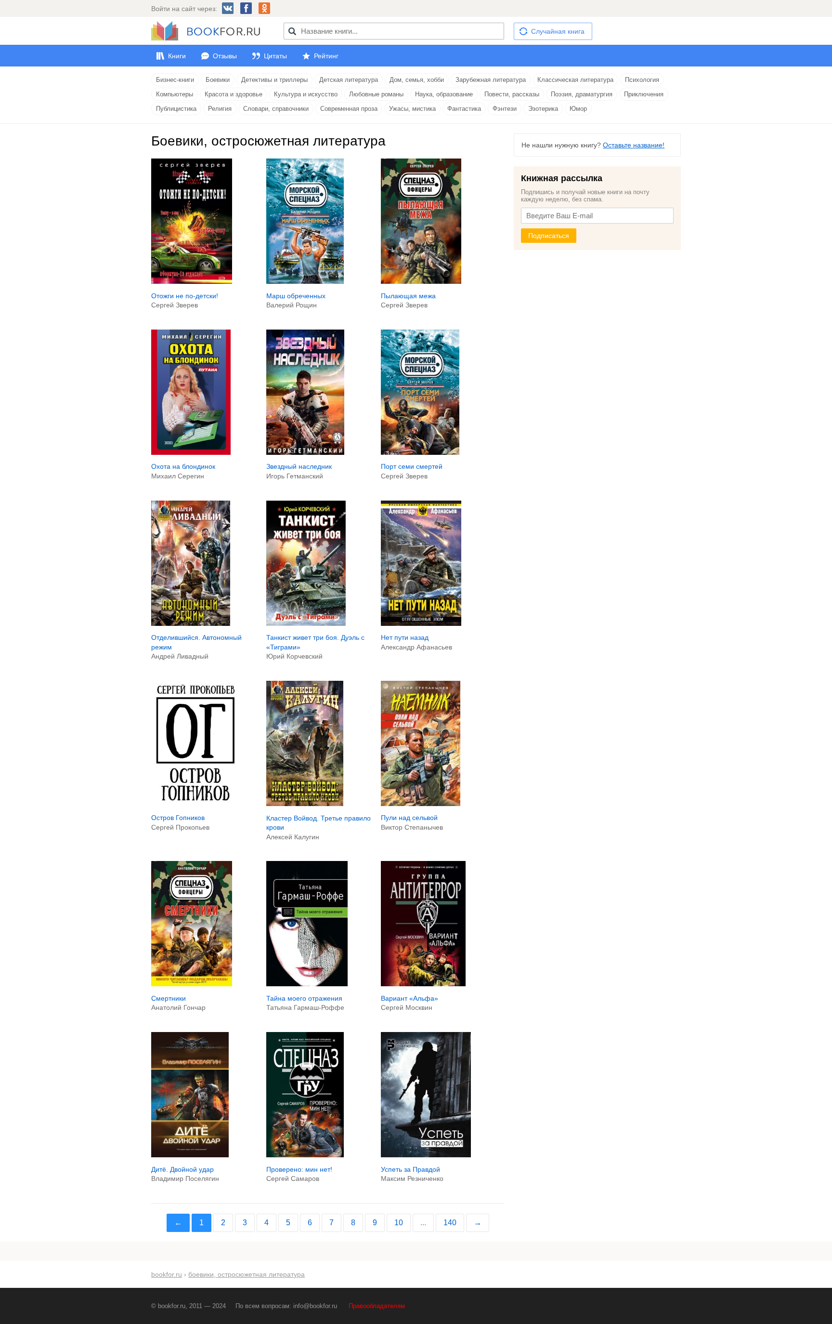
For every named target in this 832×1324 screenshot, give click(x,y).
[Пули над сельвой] (420, 804)
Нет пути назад (405, 637)
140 (449, 1222)
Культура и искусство (306, 94)
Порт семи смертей (411, 466)
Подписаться (548, 235)
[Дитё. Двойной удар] (190, 1155)
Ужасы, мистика (412, 108)
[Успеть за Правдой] (426, 1155)
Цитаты (275, 56)
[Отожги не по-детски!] (191, 281)
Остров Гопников (178, 817)
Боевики (218, 79)
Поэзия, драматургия (581, 94)
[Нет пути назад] (421, 623)
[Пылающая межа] (421, 281)
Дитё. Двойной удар (182, 1169)
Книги (177, 56)
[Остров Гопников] (195, 804)
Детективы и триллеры (274, 79)
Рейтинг (326, 56)
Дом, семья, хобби (417, 79)
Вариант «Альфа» (409, 998)
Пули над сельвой (409, 817)
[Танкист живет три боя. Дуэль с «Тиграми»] (306, 623)
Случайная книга (558, 31)
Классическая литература (575, 79)
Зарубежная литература (490, 79)
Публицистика (176, 108)
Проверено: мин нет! (299, 1169)
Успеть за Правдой (410, 1169)
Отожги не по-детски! (184, 296)
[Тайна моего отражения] (307, 984)
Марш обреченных (295, 296)
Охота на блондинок (183, 466)
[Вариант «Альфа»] (423, 984)
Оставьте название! (633, 145)
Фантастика (464, 108)
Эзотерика (543, 108)
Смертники (168, 998)
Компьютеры (174, 94)
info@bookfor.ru (315, 1306)
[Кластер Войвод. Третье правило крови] (305, 804)
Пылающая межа (408, 296)
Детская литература (348, 79)
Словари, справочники (276, 108)
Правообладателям (377, 1306)
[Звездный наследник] (305, 452)
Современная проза (348, 108)
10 (398, 1222)
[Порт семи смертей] (420, 452)
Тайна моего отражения (304, 998)
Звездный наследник (299, 466)
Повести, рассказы (511, 94)
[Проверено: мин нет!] (305, 1155)
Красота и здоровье (233, 94)
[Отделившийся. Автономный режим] (190, 623)
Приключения (643, 94)
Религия (220, 108)
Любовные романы (376, 94)
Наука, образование (444, 94)
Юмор (578, 108)
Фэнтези (505, 108)
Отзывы (225, 56)
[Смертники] (191, 984)
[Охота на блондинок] (191, 452)
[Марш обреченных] (305, 281)
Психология (642, 79)
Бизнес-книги (175, 79)
